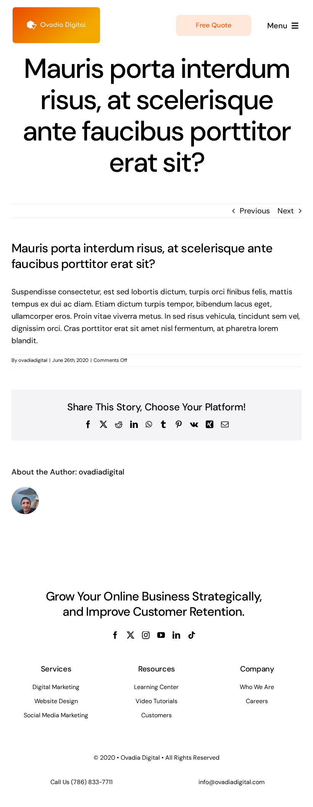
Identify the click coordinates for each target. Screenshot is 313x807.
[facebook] (115, 635)
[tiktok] (191, 635)
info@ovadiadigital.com (231, 782)
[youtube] (161, 635)
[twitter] (130, 635)
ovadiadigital (32, 360)
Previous (255, 211)
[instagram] (146, 635)
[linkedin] (176, 635)
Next (286, 211)
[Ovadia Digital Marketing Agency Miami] (56, 11)
